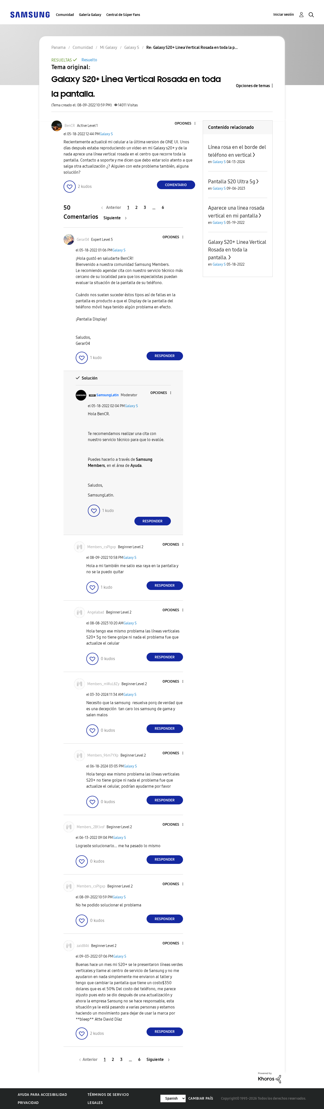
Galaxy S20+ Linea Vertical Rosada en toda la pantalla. (237, 250)
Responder (165, 356)
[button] (186, 123)
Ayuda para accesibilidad (42, 1095)
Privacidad (28, 1103)
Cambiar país (200, 1098)
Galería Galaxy (90, 15)
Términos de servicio (108, 1095)
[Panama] (30, 14)
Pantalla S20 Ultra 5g (231, 182)
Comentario (176, 185)
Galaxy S (106, 134)
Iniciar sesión (283, 14)
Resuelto (89, 59)
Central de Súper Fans (123, 15)
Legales (95, 1103)
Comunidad (65, 15)
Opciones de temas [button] (253, 85)
